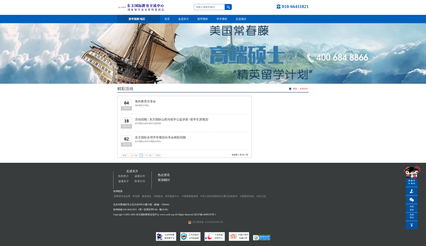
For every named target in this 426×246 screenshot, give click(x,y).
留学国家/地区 (137, 19)
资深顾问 (164, 180)
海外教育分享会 (145, 101)
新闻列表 (304, 89)
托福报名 (158, 196)
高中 (409, 182)
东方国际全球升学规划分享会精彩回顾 (160, 137)
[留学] (190, 236)
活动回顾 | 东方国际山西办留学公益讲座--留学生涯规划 (171, 119)
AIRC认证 (261, 196)
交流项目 (241, 19)
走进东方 (183, 19)
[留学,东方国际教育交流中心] (166, 236)
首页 (167, 19)
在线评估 (412, 216)
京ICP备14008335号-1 (205, 214)
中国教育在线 (247, 196)
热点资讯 (164, 175)
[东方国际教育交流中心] (215, 236)
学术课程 (221, 19)
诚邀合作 (139, 176)
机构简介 (123, 176)
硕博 (412, 182)
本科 (414, 182)
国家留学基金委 (122, 196)
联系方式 (139, 181)
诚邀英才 (123, 181)
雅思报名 (146, 196)
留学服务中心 (172, 196)
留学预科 (202, 19)
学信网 (136, 196)
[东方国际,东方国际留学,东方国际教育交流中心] (140, 7)
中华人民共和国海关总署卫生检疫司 (218, 196)
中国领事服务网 (190, 196)
